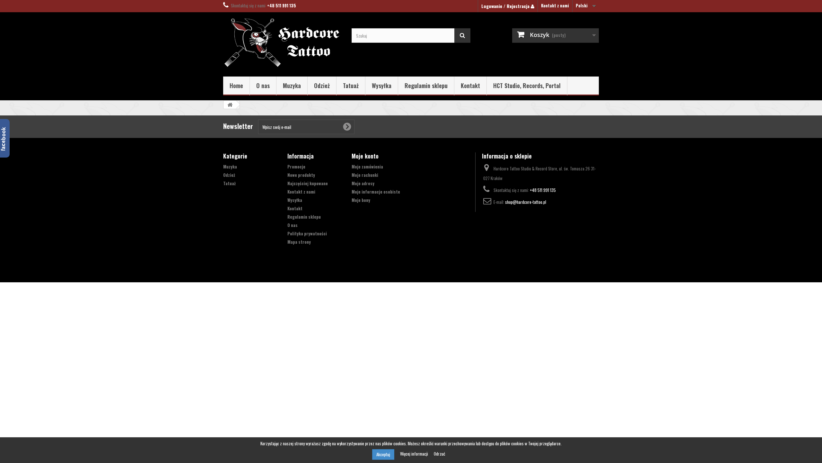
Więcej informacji (414, 453)
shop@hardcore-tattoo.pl (525, 202)
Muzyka (292, 85)
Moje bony (361, 200)
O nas (263, 85)
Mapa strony (299, 242)
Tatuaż (351, 85)
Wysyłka (381, 85)
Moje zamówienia (367, 166)
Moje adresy (363, 183)
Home (236, 85)
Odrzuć (439, 453)
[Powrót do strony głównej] (230, 105)
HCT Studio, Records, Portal (527, 85)
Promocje (296, 166)
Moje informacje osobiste (376, 191)
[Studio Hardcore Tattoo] (282, 42)
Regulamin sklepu (426, 85)
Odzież (322, 85)
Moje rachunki (365, 175)
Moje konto (365, 156)
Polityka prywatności (307, 233)
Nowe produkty (301, 175)
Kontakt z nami (555, 5)
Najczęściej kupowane (307, 183)
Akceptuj (383, 454)
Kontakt (470, 85)
